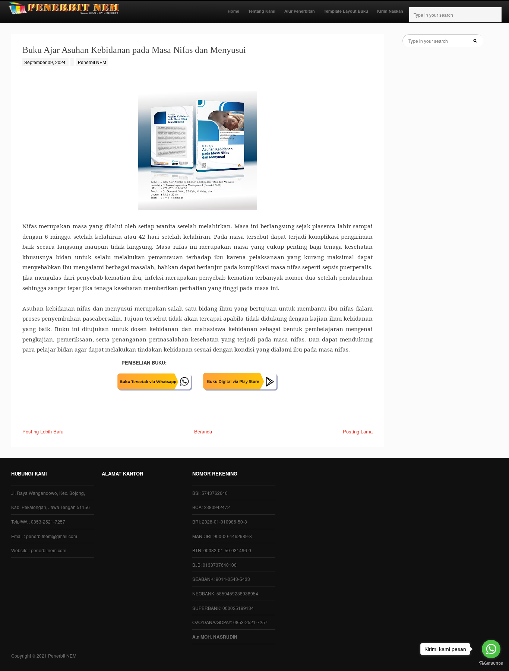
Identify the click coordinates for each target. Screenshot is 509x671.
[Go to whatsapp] (491, 649)
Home (233, 11)
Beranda (203, 431)
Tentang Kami (261, 11)
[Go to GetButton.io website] (491, 663)
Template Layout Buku (346, 11)
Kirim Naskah (390, 11)
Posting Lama (358, 431)
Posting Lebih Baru (42, 431)
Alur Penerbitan (299, 11)
